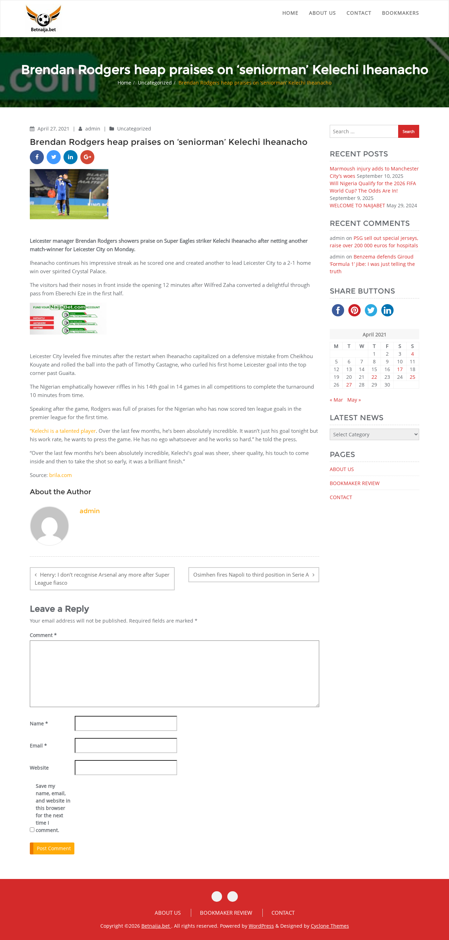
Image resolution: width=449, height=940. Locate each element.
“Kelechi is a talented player (63, 430)
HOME (290, 12)
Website (39, 767)
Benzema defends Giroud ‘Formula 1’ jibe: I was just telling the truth (372, 264)
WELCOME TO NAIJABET (357, 205)
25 (412, 377)
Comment (43, 635)
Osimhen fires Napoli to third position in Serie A (251, 574)
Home (124, 82)
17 (400, 369)
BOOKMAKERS (400, 12)
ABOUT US (322, 12)
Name (39, 723)
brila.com (60, 474)
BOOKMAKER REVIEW (355, 483)
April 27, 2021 (54, 128)
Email (38, 745)
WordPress (261, 925)
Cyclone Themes (330, 925)
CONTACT (359, 12)
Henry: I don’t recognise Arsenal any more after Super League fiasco (102, 578)
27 (349, 384)
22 (374, 377)
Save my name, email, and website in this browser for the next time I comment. (53, 808)
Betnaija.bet (156, 925)
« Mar (336, 399)
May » (354, 399)
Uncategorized (155, 82)
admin (93, 128)
